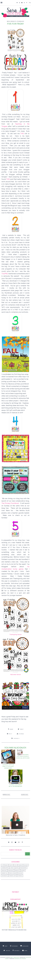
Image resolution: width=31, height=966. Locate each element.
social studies (13, 873)
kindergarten (5, 867)
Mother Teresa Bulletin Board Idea (14, 930)
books (6, 865)
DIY (2, 865)
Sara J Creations (14, 957)
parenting (4, 870)
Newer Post (6, 794)
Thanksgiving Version (15, 634)
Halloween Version (15, 674)
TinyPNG (5, 274)
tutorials (20, 875)
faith (15, 865)
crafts (11, 865)
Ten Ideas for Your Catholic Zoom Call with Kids (22, 756)
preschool (10, 870)
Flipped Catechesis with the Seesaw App (15, 785)
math (8, 21)
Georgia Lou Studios (20, 958)
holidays (26, 865)
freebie (20, 865)
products (13, 21)
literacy (12, 867)
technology (20, 21)
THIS (22, 133)
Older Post (24, 794)
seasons (23, 870)
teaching (20, 873)
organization (23, 867)
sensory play (5, 873)
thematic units (12, 875)
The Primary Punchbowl (10, 503)
